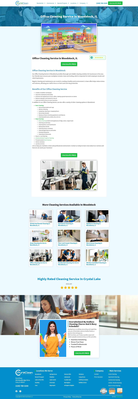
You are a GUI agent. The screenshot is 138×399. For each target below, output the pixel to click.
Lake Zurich (53, 380)
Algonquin (52, 385)
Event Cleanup (47, 140)
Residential (40, 3)
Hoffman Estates (83, 380)
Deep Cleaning (39, 119)
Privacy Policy (67, 397)
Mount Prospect (39, 377)
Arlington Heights (69, 385)
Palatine (52, 377)
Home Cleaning (112, 374)
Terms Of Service (76, 397)
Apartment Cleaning (113, 377)
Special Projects (62, 3)
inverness (52, 382)
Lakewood (67, 377)
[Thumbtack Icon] (20, 391)
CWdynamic (119, 396)
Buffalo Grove (82, 382)
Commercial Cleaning (114, 380)
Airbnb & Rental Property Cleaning (44, 138)
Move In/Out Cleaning (114, 385)
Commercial (50, 3)
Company (83, 3)
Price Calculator (98, 377)
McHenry (81, 374)
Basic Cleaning (39, 105)
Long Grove (82, 377)
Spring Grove (53, 374)
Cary (36, 385)
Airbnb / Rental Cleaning (114, 382)
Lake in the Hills (39, 380)
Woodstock (38, 374)
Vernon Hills (67, 374)
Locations (73, 3)
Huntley (37, 382)
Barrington (67, 382)
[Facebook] (16, 391)
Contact (96, 374)
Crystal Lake (67, 380)
